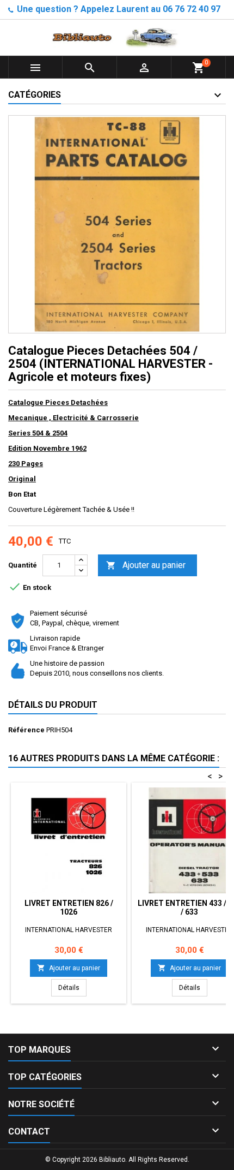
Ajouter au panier (146, 565)
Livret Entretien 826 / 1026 (68, 907)
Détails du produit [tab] (52, 705)
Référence (26, 730)
